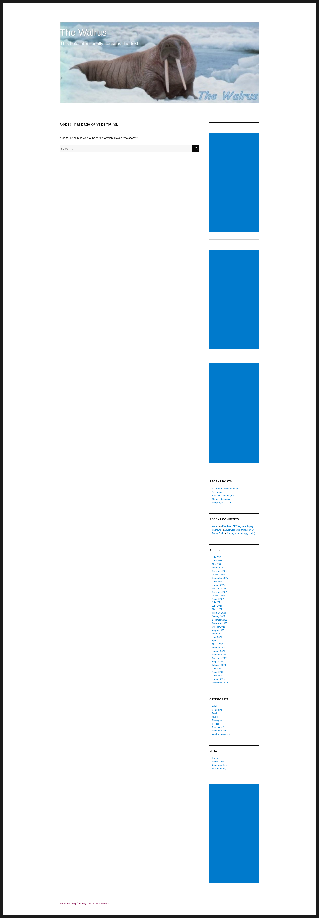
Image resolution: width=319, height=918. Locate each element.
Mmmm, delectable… (222, 499)
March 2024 (217, 609)
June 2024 (217, 606)
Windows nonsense (221, 734)
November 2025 (219, 571)
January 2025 (218, 585)
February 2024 (219, 613)
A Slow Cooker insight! (223, 495)
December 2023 (219, 620)
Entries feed (218, 761)
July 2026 (216, 557)
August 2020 (218, 661)
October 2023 (218, 627)
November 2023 (219, 623)
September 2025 (220, 578)
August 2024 (218, 599)
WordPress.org (219, 768)
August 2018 (218, 672)
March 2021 (217, 644)
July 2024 (216, 602)
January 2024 (218, 616)
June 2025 (217, 581)
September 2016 (220, 682)
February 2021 (219, 647)
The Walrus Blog (68, 903)
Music (215, 717)
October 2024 (218, 595)
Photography (218, 720)
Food (214, 713)
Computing (217, 710)
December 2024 (219, 588)
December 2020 (219, 654)
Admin (215, 706)
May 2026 (216, 564)
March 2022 (217, 634)
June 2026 (217, 560)
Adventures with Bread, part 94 (239, 530)
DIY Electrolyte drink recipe (225, 488)
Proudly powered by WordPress (94, 903)
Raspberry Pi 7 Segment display (237, 526)
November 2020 (219, 658)
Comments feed (219, 765)
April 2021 (217, 640)
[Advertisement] (235, 183)
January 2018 (218, 679)
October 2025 (218, 574)
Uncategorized (219, 730)
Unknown (216, 530)
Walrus (215, 526)
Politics (215, 724)
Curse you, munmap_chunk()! (241, 533)
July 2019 (216, 668)
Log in (215, 758)
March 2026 (217, 567)
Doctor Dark (217, 533)
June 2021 (217, 637)
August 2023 (218, 630)
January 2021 (218, 651)
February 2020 (219, 665)
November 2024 (219, 592)
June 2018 (217, 675)
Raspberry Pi (218, 727)
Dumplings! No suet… (222, 502)
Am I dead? (217, 492)
